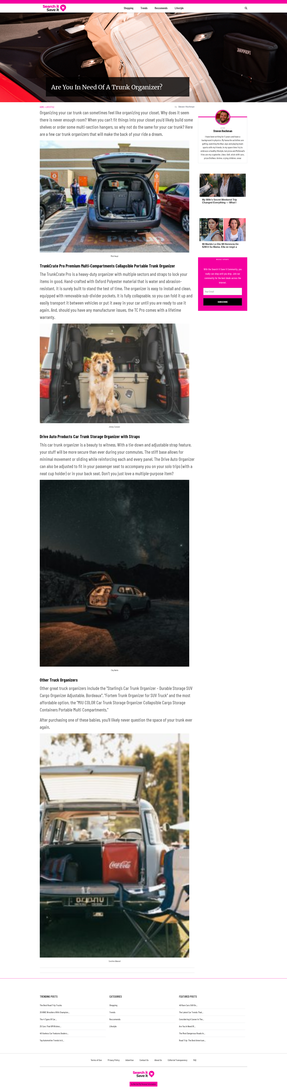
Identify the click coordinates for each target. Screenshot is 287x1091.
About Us (158, 1060)
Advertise (130, 1060)
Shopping (128, 8)
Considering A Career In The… (191, 1019)
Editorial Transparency (177, 1060)
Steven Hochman (186, 106)
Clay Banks (114, 670)
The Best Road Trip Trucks (51, 1005)
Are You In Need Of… (187, 1026)
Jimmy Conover (114, 427)
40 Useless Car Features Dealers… (54, 1033)
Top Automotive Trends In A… (52, 1040)
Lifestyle (179, 8)
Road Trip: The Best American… (192, 1040)
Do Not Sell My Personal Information (143, 1084)
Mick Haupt (114, 256)
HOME (42, 106)
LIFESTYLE (50, 106)
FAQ (194, 1060)
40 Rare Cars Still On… (188, 1005)
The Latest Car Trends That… (191, 1012)
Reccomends (161, 8)
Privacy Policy (114, 1060)
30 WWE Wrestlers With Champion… (55, 1012)
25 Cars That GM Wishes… (50, 1026)
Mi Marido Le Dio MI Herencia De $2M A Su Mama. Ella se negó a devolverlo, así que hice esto (220, 247)
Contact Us (144, 1060)
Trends (144, 8)
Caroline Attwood (114, 961)
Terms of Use (96, 1060)
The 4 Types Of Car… (48, 1019)
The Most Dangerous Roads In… (192, 1033)
